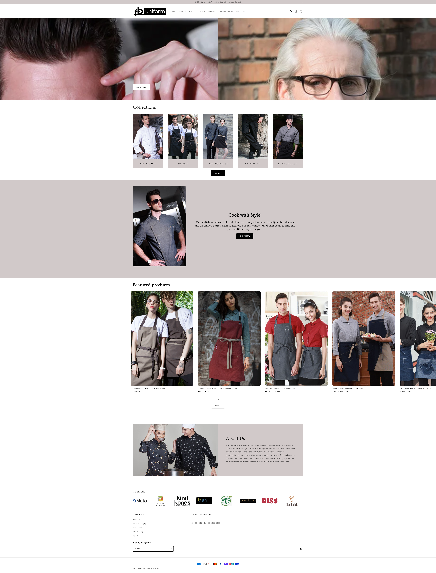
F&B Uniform (142, 568)
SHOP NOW (141, 87)
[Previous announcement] (133, 2)
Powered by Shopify (153, 568)
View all (218, 173)
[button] (291, 11)
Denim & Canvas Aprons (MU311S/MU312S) (347, 388)
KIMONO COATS (286, 164)
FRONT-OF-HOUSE (217, 164)
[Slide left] (213, 399)
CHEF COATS (146, 164)
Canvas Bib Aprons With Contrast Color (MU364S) (149, 388)
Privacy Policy (138, 528)
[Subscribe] (170, 549)
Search (135, 536)
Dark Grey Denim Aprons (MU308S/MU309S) (281, 388)
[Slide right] (222, 399)
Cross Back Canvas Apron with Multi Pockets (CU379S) (217, 388)
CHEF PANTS (251, 163)
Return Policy (138, 532)
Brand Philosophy (139, 524)
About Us (136, 520)
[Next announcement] (302, 2)
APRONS (182, 164)
